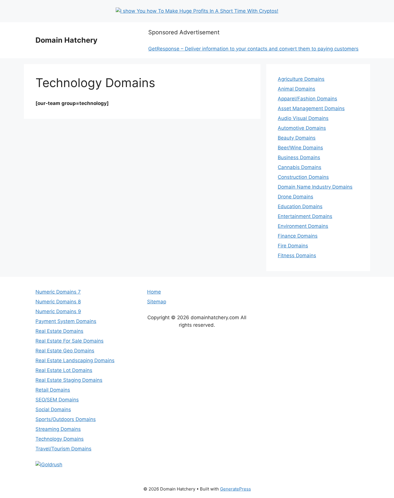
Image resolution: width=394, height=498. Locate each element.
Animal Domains (296, 89)
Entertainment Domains (305, 216)
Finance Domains (298, 236)
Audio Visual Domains (303, 118)
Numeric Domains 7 (58, 292)
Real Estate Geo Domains (64, 351)
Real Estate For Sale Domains (69, 341)
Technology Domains (59, 439)
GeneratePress (235, 489)
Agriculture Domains (301, 79)
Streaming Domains (58, 429)
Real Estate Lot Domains (63, 370)
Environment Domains (303, 226)
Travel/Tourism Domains (63, 449)
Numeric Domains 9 (58, 311)
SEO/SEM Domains (57, 400)
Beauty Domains (297, 138)
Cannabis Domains (299, 167)
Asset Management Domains (311, 108)
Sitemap (156, 302)
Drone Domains (295, 197)
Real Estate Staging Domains (68, 380)
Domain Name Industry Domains (315, 187)
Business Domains (299, 157)
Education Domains (300, 206)
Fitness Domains (297, 255)
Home (154, 292)
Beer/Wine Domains (300, 148)
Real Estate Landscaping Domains (75, 360)
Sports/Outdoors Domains (65, 419)
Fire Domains (293, 246)
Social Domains (53, 409)
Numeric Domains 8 (58, 302)
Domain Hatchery (66, 40)
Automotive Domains (302, 128)
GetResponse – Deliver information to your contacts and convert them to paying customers (253, 49)
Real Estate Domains (59, 331)
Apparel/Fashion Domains (307, 99)
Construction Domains (303, 177)
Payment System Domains (65, 321)
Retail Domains (52, 390)
